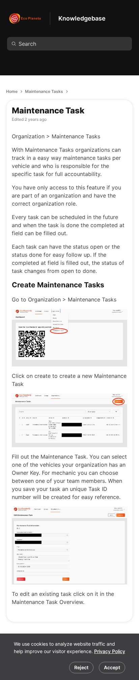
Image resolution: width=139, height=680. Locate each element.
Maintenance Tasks (44, 91)
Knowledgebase (82, 18)
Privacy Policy (109, 651)
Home (12, 91)
